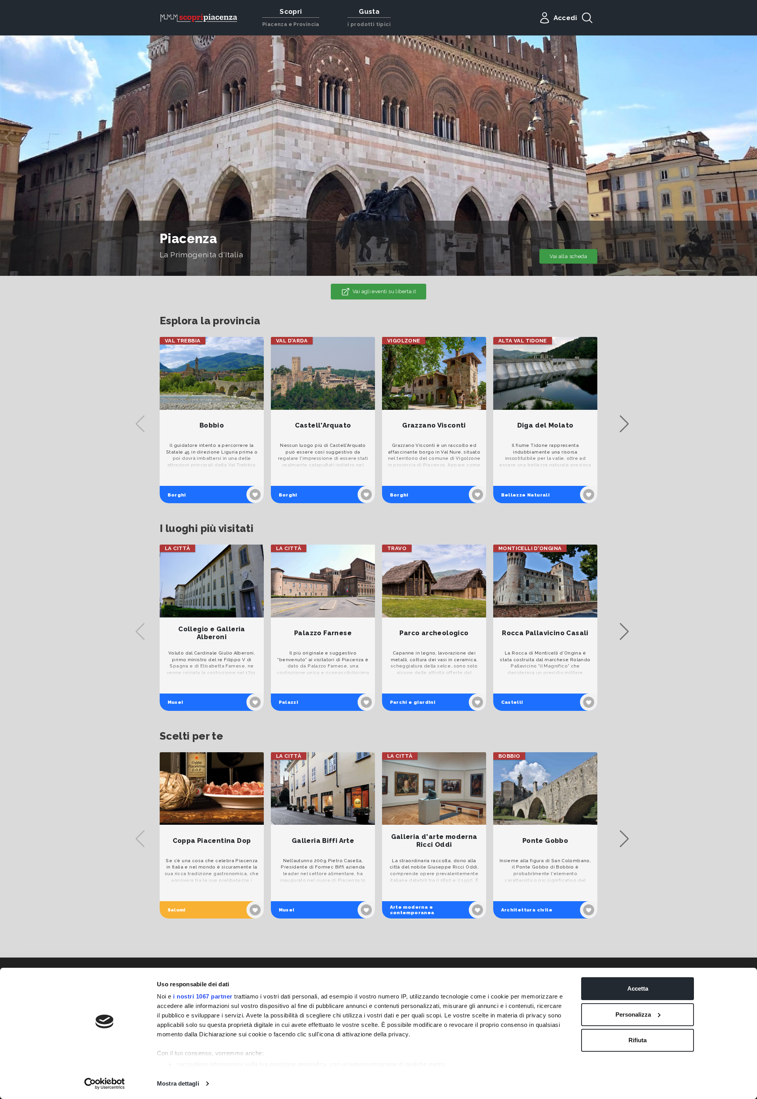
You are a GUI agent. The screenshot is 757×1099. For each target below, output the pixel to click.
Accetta (637, 988)
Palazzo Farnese (323, 633)
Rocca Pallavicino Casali (545, 633)
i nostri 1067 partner (203, 996)
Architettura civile (526, 910)
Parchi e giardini (413, 702)
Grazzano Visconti (434, 425)
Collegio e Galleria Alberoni (211, 633)
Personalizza (633, 1014)
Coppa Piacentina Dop (212, 840)
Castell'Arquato (323, 425)
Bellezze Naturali (525, 495)
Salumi (177, 910)
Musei (175, 702)
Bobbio (212, 425)
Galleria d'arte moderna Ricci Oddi (434, 840)
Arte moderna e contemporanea (412, 909)
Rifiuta (637, 1040)
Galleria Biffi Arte (323, 840)
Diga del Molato (545, 425)
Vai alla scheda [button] (568, 256)
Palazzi (288, 702)
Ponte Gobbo (545, 840)
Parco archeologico (433, 633)
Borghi (177, 495)
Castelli (512, 702)
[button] (747, 138)
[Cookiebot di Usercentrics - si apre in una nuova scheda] (104, 1084)
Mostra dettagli (178, 1083)
